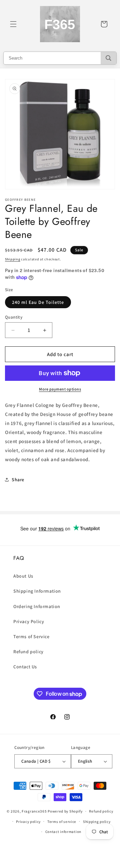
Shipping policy (97, 821)
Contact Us (25, 667)
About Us (23, 576)
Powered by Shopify (65, 811)
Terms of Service (31, 636)
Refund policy (28, 652)
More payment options (60, 389)
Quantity (13, 317)
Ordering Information (36, 606)
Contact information (63, 831)
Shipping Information (37, 591)
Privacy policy (28, 821)
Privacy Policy (28, 621)
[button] (13, 24)
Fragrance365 (34, 811)
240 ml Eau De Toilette (38, 302)
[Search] (108, 58)
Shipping (12, 259)
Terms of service (61, 821)
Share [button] (18, 480)
